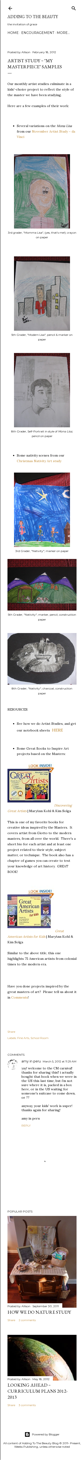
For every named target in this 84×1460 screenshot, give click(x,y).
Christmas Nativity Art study (39, 461)
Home (13, 33)
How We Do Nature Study (39, 1312)
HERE (57, 730)
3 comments (27, 1405)
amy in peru (31, 1061)
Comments (19, 997)
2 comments (27, 1320)
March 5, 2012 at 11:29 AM (59, 1061)
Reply (26, 1125)
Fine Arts (23, 1038)
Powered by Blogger (46, 1434)
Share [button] (11, 1031)
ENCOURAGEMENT (37, 33)
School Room (40, 1038)
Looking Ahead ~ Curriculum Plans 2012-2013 (37, 1391)
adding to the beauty (32, 16)
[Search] (74, 7)
